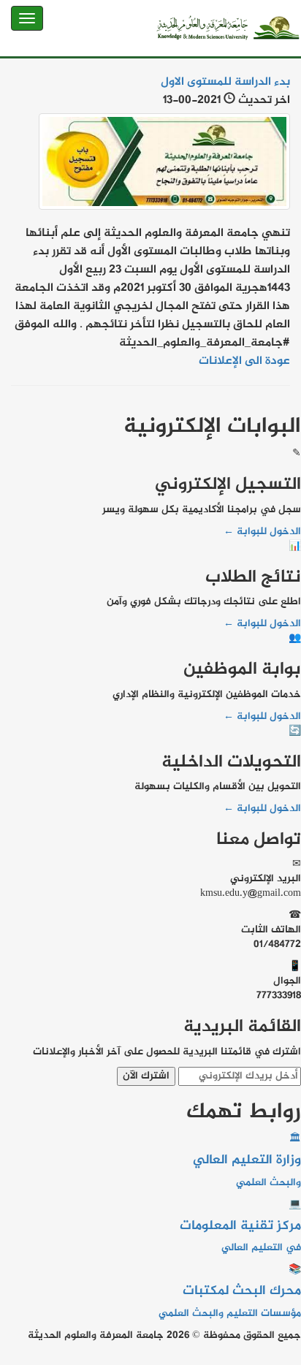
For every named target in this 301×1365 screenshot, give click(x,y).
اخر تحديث (264, 100)
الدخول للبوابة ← (262, 532)
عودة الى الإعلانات (244, 361)
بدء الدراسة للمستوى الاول (225, 82)
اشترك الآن (146, 1076)
